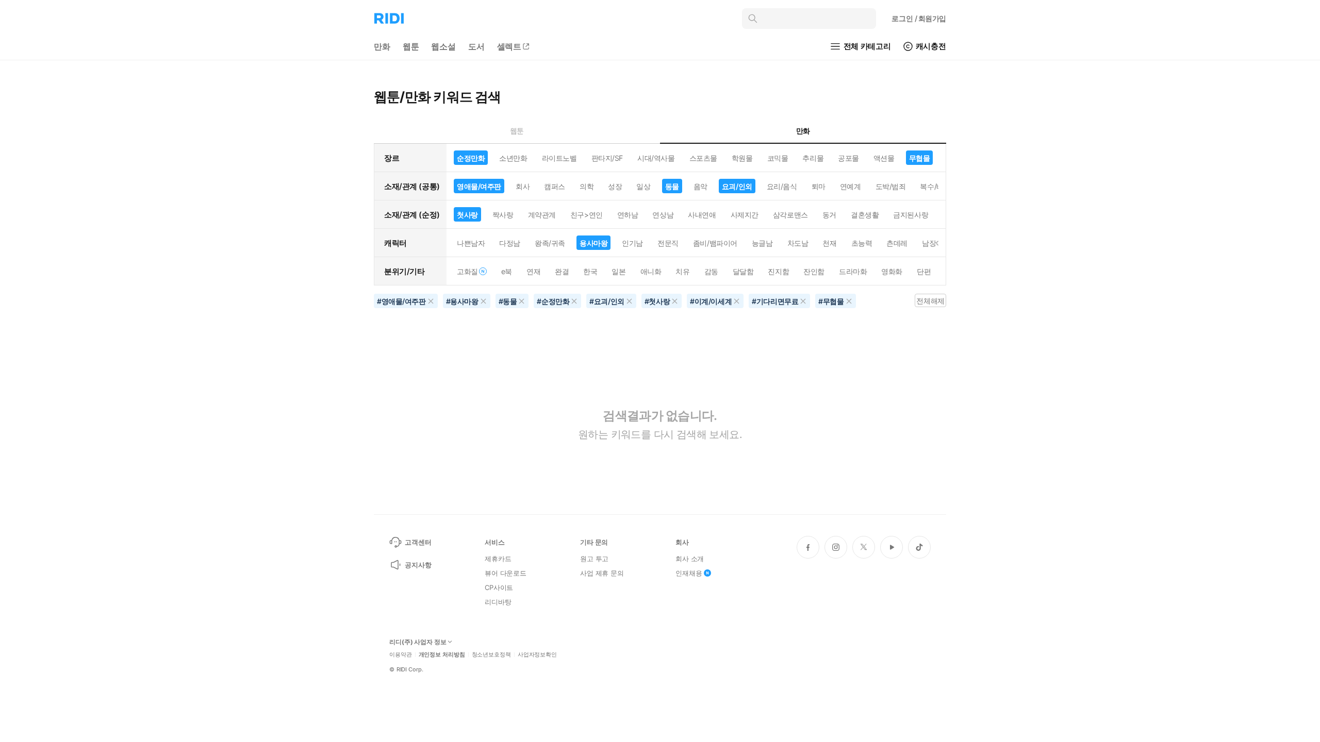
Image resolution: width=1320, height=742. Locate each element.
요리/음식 (782, 186)
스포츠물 (703, 158)
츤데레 (897, 243)
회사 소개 (689, 558)
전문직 (668, 243)
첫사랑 (467, 214)
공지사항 (418, 565)
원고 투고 (594, 558)
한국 (590, 271)
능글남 (762, 243)
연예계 (850, 186)
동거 (829, 214)
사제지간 (744, 214)
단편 (924, 271)
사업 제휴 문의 (602, 573)
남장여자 (936, 243)
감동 (711, 271)
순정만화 (471, 158)
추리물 (812, 158)
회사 (523, 186)
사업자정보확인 (537, 654)
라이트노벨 (559, 158)
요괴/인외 (737, 186)
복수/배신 (935, 186)
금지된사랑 (910, 214)
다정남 (509, 243)
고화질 (467, 271)
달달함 (743, 271)
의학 (586, 186)
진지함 (778, 271)
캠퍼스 (554, 186)
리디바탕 (498, 602)
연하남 (627, 214)
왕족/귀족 (550, 243)
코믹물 (777, 158)
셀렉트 (509, 46)
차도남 (797, 243)
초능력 (861, 243)
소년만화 (513, 158)
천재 (829, 243)
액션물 (884, 158)
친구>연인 (586, 214)
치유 (682, 271)
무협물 (919, 158)
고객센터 (418, 542)
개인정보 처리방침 (442, 654)
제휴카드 (498, 558)
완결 (562, 271)
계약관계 (542, 214)
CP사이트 (499, 587)
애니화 (651, 271)
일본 (618, 271)
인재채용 (688, 573)
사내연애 (702, 214)
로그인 (919, 18)
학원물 (742, 158)
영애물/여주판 (479, 186)
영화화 (891, 271)
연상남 (662, 214)
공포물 (848, 158)
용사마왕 (593, 243)
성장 (615, 186)
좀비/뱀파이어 (715, 243)
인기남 (632, 243)
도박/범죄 (891, 186)
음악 (700, 186)
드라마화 (853, 271)
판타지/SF (607, 158)
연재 (533, 271)
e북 (506, 271)
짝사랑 (503, 214)
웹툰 (411, 46)
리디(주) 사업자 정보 (418, 642)
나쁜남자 (471, 243)
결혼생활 (865, 214)
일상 (643, 186)
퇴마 (819, 186)
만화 (382, 46)
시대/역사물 (655, 158)
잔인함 (813, 271)
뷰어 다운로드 (505, 573)
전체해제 (930, 300)
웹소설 (443, 46)
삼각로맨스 (790, 214)
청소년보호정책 (491, 654)
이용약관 (400, 654)
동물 (672, 186)
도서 (476, 46)
